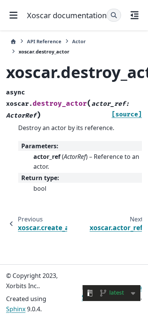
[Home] (13, 41)
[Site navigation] (13, 15)
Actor (79, 41)
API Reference (44, 41)
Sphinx (15, 309)
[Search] (114, 15)
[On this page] (134, 15)
